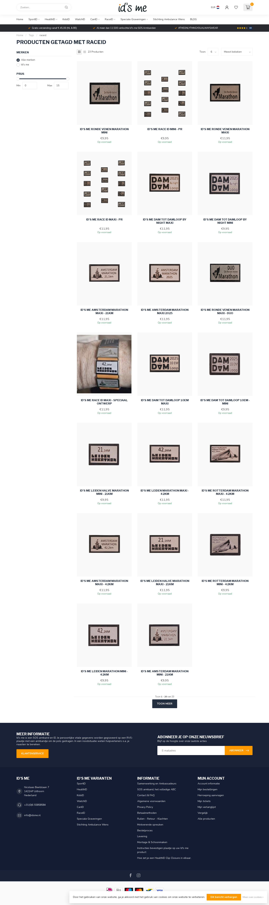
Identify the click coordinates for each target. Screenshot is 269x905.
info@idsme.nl (32, 815)
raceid (43, 35)
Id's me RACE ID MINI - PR (164, 129)
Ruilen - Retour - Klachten (152, 819)
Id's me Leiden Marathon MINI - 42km (104, 673)
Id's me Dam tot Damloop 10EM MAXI (165, 402)
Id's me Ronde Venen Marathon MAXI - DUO (225, 311)
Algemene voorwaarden (151, 801)
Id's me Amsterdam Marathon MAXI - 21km (104, 311)
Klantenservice (32, 753)
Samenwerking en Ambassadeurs (156, 783)
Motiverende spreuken (150, 824)
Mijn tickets (204, 801)
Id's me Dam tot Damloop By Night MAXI (164, 221)
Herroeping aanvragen (211, 795)
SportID (33, 19)
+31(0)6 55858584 (35, 805)
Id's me (25, 64)
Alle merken (28, 60)
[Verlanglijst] (236, 7)
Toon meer (164, 703)
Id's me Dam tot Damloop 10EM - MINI (225, 402)
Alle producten (206, 819)
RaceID (109, 19)
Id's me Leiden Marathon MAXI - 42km (165, 492)
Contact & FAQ (146, 795)
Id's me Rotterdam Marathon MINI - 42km (225, 582)
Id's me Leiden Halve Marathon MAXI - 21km (164, 582)
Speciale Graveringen (133, 19)
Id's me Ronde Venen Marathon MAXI (225, 131)
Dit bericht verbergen (223, 897)
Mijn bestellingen (207, 789)
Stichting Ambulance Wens (169, 19)
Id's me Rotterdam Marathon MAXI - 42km (225, 492)
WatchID (80, 19)
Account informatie (209, 783)
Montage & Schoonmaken (152, 842)
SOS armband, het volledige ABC (156, 789)
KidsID (66, 19)
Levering (142, 836)
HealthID (50, 19)
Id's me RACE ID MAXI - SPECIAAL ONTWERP (104, 402)
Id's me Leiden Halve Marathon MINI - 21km (104, 492)
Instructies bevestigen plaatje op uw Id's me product (162, 850)
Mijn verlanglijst (207, 807)
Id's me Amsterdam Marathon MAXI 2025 (164, 311)
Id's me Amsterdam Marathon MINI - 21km (164, 673)
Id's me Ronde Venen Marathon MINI (104, 131)
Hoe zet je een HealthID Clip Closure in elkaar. (164, 858)
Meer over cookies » (253, 897)
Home (19, 19)
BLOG (193, 19)
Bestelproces (145, 830)
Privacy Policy (145, 807)
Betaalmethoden (147, 813)
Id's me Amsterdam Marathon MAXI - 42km (104, 582)
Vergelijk (203, 813)
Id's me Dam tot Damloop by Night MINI (225, 221)
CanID (93, 19)
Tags (31, 35)
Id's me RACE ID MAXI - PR (104, 219)
